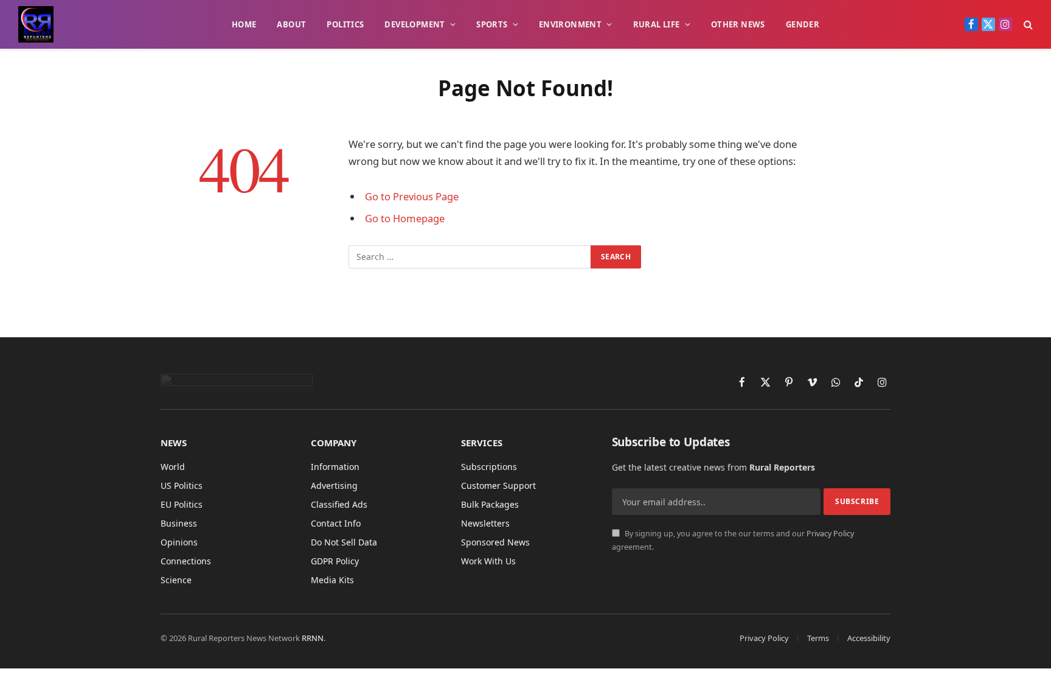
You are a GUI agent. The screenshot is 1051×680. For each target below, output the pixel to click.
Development (414, 24)
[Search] (1027, 24)
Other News (738, 24)
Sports (491, 24)
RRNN (313, 638)
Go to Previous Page (412, 196)
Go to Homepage (405, 218)
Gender (802, 24)
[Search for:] (470, 256)
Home (244, 24)
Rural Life (656, 24)
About (291, 24)
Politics (345, 24)
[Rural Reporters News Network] (36, 24)
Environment (570, 24)
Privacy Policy (830, 533)
